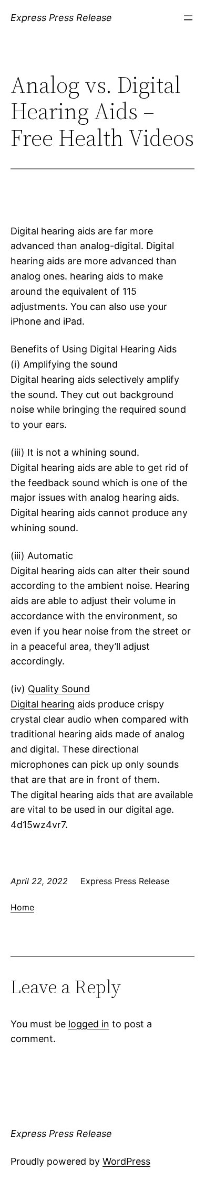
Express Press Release (61, 17)
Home (22, 907)
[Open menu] (188, 18)
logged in (88, 1023)
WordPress (126, 1161)
